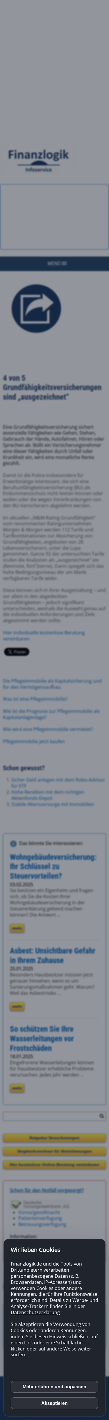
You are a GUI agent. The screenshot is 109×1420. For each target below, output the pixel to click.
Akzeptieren (54, 1403)
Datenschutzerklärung (35, 1312)
